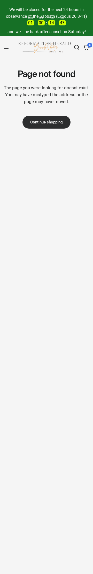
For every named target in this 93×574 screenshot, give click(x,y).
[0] (85, 47)
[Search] (76, 47)
